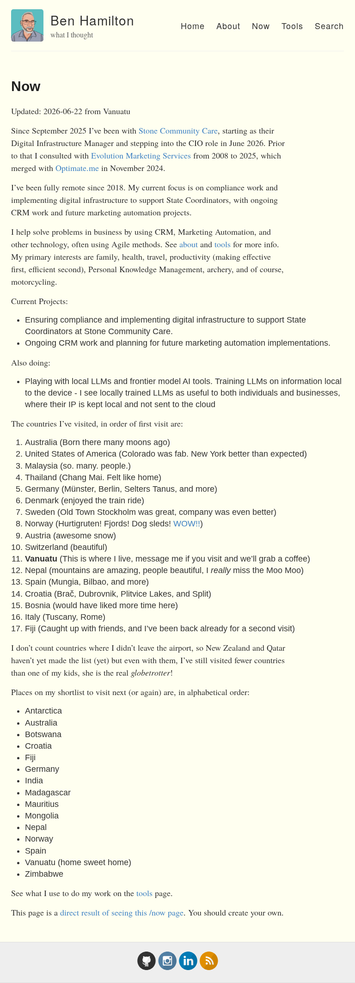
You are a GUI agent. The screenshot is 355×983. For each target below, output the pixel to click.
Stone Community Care (178, 130)
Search (329, 25)
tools (222, 244)
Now (261, 25)
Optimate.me (77, 167)
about (188, 244)
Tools (292, 25)
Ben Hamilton (92, 20)
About (228, 25)
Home (193, 25)
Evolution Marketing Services (141, 155)
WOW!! (186, 523)
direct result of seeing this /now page (122, 912)
